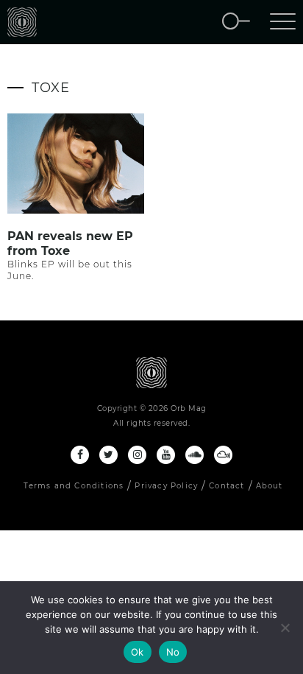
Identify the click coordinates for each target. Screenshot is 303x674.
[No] (284, 627)
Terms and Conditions (74, 486)
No (173, 652)
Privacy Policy (166, 486)
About (269, 486)
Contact (226, 486)
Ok (137, 652)
